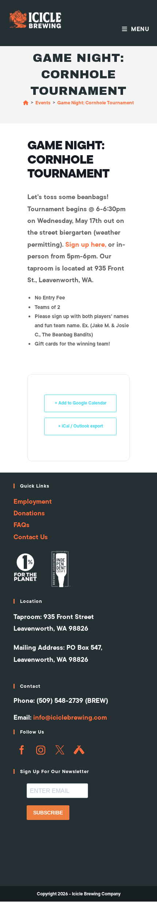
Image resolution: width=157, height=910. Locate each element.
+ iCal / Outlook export (80, 426)
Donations (29, 513)
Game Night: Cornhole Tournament (95, 102)
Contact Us (31, 537)
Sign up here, (85, 244)
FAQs (22, 525)
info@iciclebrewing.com (70, 717)
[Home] (25, 102)
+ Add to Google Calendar (80, 403)
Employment (33, 501)
